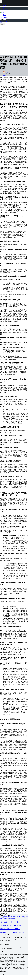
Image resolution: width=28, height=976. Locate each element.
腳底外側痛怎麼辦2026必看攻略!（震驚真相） (12, 932)
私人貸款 (5, 9)
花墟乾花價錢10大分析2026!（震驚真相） (11, 922)
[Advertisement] (14, 40)
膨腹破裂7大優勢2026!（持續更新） (10, 929)
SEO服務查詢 (3, 17)
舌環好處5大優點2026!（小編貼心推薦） (11, 925)
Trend (4, 15)
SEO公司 (5, 8)
